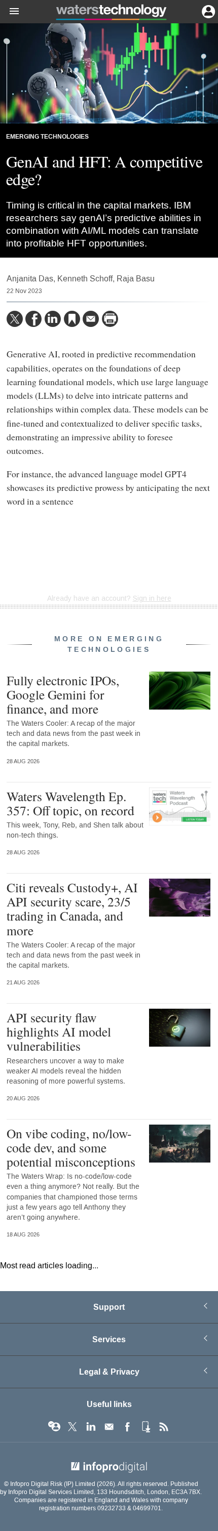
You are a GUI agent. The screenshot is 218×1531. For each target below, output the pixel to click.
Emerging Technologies (47, 137)
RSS (164, 1427)
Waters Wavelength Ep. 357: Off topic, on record (70, 803)
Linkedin (91, 1427)
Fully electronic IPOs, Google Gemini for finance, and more (63, 694)
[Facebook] (33, 319)
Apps (145, 1427)
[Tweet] (15, 319)
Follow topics (54, 1427)
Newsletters (109, 1427)
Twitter (72, 1427)
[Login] (207, 11)
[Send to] (91, 319)
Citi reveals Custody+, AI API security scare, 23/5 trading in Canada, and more (72, 908)
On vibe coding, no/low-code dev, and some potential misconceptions (71, 1147)
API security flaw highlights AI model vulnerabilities (59, 1031)
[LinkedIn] (53, 319)
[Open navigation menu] (9, 11)
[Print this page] (110, 319)
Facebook (127, 1427)
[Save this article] (72, 319)
